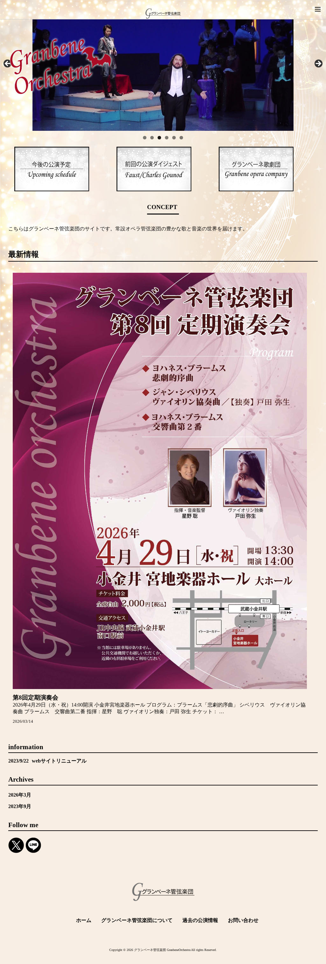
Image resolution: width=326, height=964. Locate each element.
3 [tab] (159, 137)
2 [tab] (152, 137)
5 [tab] (174, 137)
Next (318, 64)
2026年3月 (19, 795)
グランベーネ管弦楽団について (137, 920)
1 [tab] (144, 137)
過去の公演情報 (200, 920)
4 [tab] (166, 137)
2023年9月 (19, 806)
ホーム (83, 920)
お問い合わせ (243, 920)
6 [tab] (181, 137)
